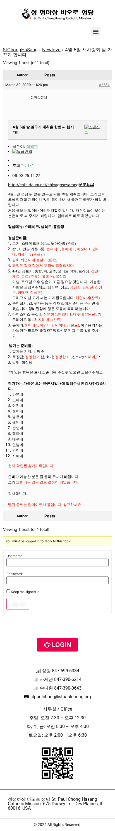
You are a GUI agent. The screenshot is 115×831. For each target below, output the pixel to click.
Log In (18, 604)
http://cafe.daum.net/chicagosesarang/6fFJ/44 (51, 184)
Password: (14, 574)
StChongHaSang (20, 49)
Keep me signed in (25, 592)
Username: (14, 556)
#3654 (104, 85)
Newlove (51, 49)
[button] (95, 31)
